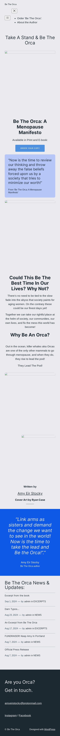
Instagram (11, 715)
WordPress (49, 729)
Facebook (25, 715)
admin (27, 601)
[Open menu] (7, 18)
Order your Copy (30, 148)
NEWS (38, 615)
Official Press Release (17, 649)
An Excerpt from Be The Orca (21, 622)
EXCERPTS (39, 601)
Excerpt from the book (17, 595)
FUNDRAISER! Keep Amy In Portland (25, 636)
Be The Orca (10, 4)
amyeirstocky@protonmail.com (23, 703)
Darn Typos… (12, 609)
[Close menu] (14, 11)
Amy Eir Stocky (30, 493)
